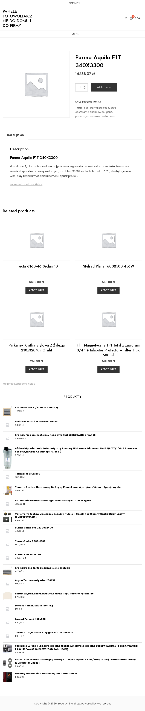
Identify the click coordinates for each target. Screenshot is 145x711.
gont (109, 112)
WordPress (104, 703)
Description (15, 135)
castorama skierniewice (90, 112)
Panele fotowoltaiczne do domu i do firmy (17, 18)
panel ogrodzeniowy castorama (95, 116)
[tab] (15, 135)
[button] (72, 34)
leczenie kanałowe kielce (26, 184)
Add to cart (104, 87)
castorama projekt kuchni (100, 108)
